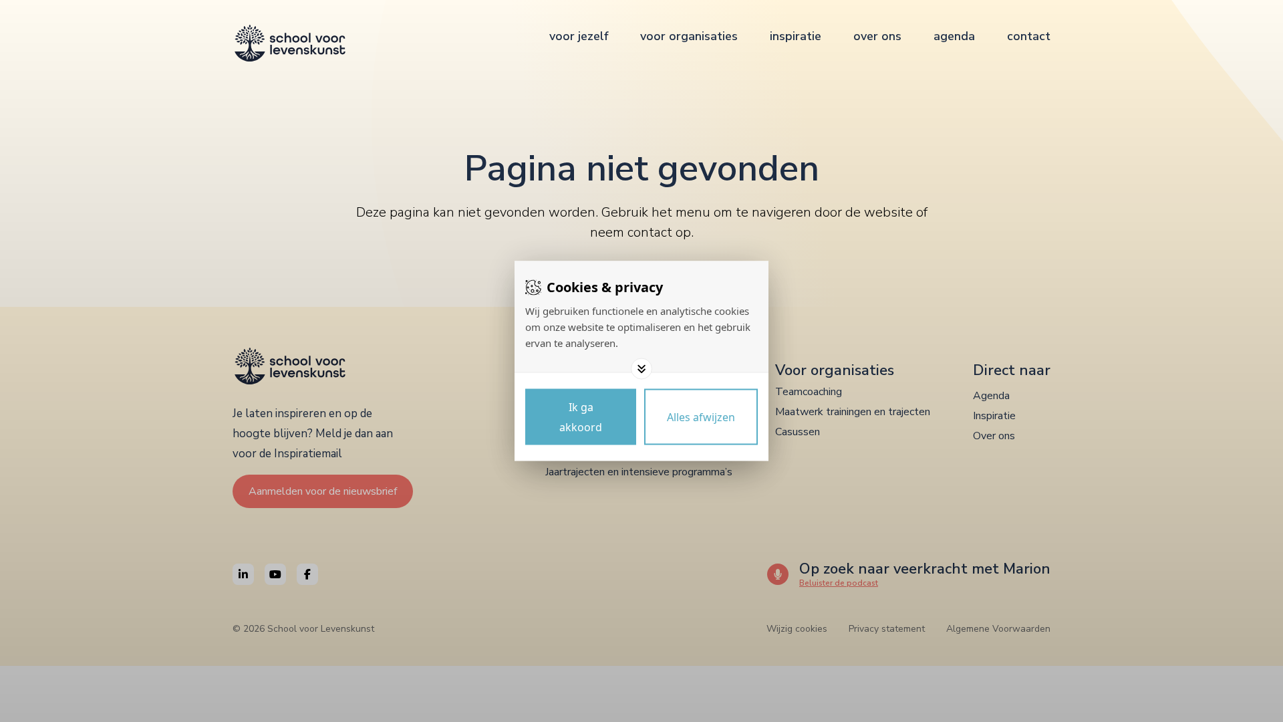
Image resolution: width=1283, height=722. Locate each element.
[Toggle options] (641, 369)
